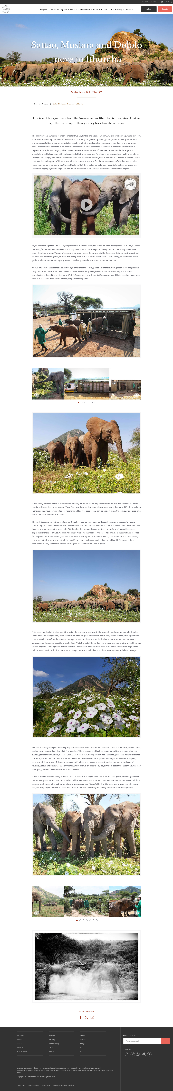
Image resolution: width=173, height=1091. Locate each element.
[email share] (92, 1017)
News (35, 104)
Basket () (168, 2)
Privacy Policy (21, 1085)
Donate (165, 9)
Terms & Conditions (33, 1085)
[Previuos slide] (36, 394)
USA (82, 1051)
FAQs (51, 1047)
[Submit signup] (165, 1041)
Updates (45, 104)
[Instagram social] (138, 1056)
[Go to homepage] (5, 9)
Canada (83, 1039)
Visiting (52, 1039)
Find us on (129, 1049)
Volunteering (54, 1043)
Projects (20, 1035)
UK (81, 1047)
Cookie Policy (46, 1085)
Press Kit (52, 1035)
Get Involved (22, 1051)
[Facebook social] (127, 1056)
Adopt (149, 9)
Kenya (82, 1043)
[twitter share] (86, 1017)
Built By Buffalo (69, 1085)
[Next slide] (136, 394)
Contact (83, 1035)
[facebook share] (80, 1017)
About (51, 1051)
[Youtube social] (144, 1056)
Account (145, 2)
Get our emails (129, 1035)
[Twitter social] (132, 1056)
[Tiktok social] (149, 1056)
